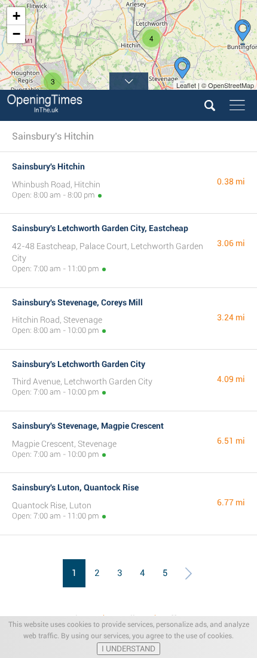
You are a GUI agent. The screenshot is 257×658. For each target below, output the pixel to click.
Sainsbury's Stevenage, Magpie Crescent (88, 425)
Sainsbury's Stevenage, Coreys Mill (77, 302)
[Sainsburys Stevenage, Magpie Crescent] (182, 70)
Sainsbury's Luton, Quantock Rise (75, 487)
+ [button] (16, 15)
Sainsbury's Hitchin (48, 166)
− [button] (16, 33)
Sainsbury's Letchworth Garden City (78, 364)
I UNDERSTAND (128, 648)
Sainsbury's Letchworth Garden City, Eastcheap (100, 228)
